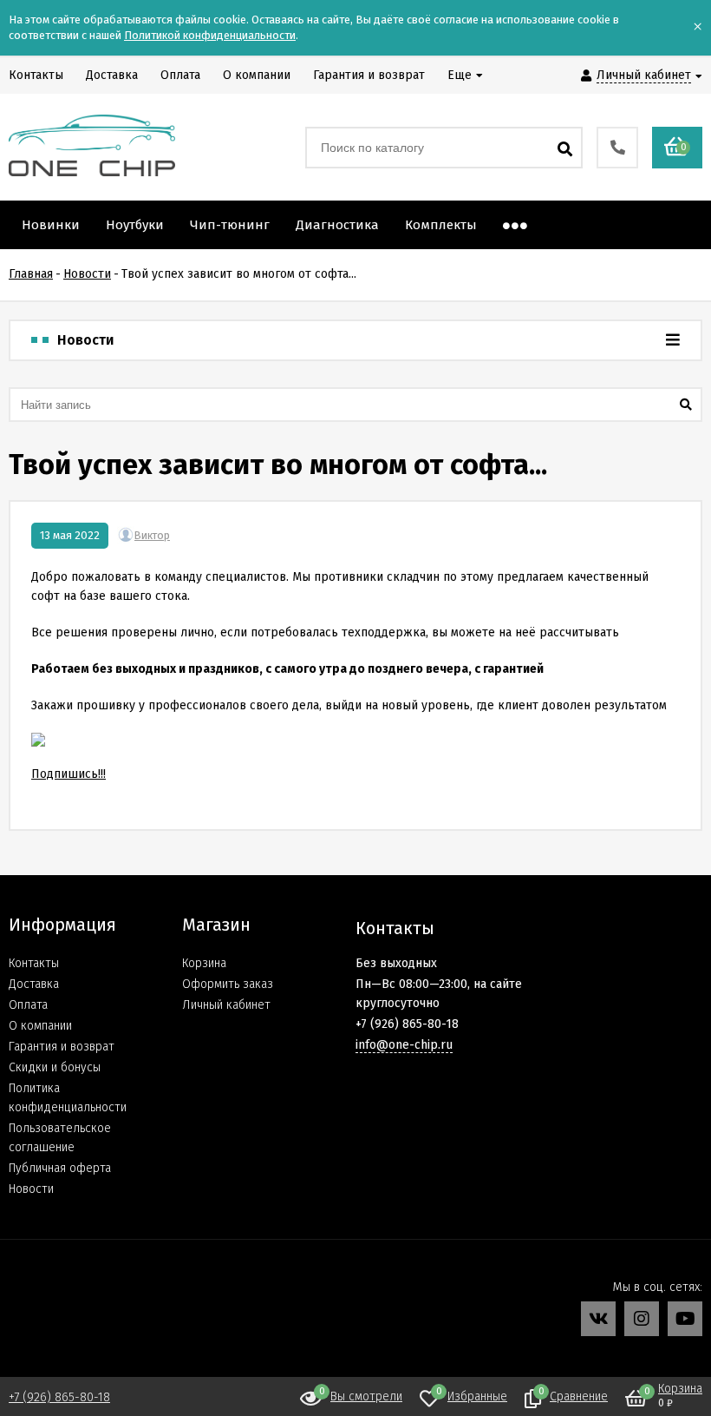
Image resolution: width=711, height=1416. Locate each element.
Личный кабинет (226, 1005)
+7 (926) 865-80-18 (59, 1397)
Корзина (204, 963)
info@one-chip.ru (404, 1044)
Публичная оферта (60, 1168)
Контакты (34, 963)
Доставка (34, 984)
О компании (40, 1025)
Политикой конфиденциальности (210, 35)
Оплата (28, 1005)
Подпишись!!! (68, 774)
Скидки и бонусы (55, 1067)
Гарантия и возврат (61, 1046)
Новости (31, 1189)
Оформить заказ (227, 984)
